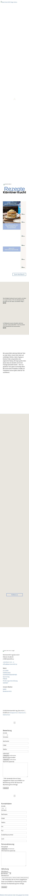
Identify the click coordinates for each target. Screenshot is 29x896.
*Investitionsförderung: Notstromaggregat (13, 637)
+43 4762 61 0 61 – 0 (8, 662)
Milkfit (4, 689)
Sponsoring (6, 677)
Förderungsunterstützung (10, 681)
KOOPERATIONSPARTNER (10, 675)
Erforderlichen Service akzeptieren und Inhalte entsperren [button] (13, 619)
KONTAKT (5, 683)
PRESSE (5, 679)
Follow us (14, 595)
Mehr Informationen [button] (8, 614)
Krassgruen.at (13, 712)
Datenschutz (6, 715)
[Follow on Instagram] (7, 705)
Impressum (22, 712)
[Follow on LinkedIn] (10, 705)
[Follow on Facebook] (4, 705)
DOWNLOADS (6, 673)
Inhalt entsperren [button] (7, 616)
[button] (14, 895)
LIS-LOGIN (5, 670)
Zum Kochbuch (19, 274)
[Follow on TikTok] (13, 705)
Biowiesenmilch (7, 691)
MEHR (4, 303)
